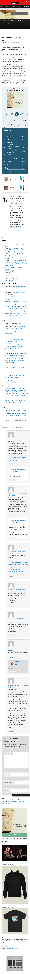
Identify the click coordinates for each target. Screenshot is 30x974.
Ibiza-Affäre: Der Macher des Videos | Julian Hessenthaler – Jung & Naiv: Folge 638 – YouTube (15, 415)
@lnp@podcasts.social (12, 948)
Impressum (15, 23)
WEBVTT (12, 228)
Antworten (11, 464)
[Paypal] (23, 181)
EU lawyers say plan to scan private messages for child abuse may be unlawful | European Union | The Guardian (16, 398)
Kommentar (8, 753)
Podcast (4, 20)
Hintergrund (11, 20)
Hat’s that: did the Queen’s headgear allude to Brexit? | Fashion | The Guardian (16, 244)
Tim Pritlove (17, 420)
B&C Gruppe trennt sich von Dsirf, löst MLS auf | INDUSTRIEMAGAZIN (16, 380)
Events (21, 23)
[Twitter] (21, 177)
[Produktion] (15, 963)
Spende (14, 940)
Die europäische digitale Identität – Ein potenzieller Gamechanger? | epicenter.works (15, 328)
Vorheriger (5, 32)
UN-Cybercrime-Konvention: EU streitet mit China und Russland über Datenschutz (15, 297)
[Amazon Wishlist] (23, 188)
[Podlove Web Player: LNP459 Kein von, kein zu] (15, 130)
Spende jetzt (15, 3)
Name (7, 774)
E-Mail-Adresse (9, 782)
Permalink (18, 422)
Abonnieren (19, 20)
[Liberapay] (23, 179)
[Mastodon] (23, 177)
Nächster (25, 32)
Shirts (4, 27)
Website (7, 790)
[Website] (21, 179)
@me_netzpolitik (10, 950)
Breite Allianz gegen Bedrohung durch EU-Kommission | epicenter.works (14, 341)
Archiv (9, 23)
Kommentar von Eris (21, 286)
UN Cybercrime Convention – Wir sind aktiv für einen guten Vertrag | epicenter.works (16, 315)
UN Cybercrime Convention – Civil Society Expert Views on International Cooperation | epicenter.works (15, 306)
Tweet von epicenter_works (17, 367)
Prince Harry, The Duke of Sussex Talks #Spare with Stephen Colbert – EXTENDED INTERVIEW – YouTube (16, 249)
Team (4, 23)
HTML (19, 226)
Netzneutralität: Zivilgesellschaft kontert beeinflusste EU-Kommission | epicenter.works (15, 346)
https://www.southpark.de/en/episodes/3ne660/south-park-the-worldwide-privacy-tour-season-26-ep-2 (18, 458)
